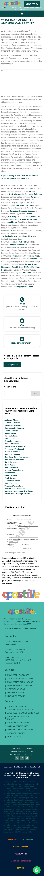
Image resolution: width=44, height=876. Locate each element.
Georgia (14, 431)
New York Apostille (27, 811)
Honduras (35, 216)
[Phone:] (22, 299)
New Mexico (9, 460)
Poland (24, 242)
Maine (7, 444)
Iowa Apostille (15, 795)
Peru (18, 242)
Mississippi (19, 449)
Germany (12, 216)
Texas (17, 481)
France (29, 214)
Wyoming (8, 491)
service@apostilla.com (22, 287)
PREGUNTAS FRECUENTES (18, 755)
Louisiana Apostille (25, 798)
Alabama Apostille (10, 782)
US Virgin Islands (23, 494)
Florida (7, 431)
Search (35, 393)
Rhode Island (9, 473)
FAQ (31, 752)
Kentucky (8, 441)
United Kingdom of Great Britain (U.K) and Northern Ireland (20, 267)
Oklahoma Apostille (17, 816)
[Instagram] (27, 758)
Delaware (20, 428)
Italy (35, 219)
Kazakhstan (11, 222)
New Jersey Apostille (30, 809)
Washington (17, 486)
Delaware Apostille (17, 788)
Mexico (13, 231)
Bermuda (34, 197)
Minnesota (8, 449)
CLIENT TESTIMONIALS (18, 752)
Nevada (17, 454)
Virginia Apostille (30, 827)
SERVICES (29, 748)
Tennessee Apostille (28, 823)
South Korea (17, 256)
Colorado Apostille (10, 786)
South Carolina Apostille (29, 820)
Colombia (30, 205)
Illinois (7, 436)
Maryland (15, 444)
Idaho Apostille (16, 793)
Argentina (30, 191)
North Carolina (10, 462)
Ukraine (28, 264)
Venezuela (26, 273)
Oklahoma (14, 467)
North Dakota (9, 465)
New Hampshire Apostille (13, 809)
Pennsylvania (17, 470)
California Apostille (32, 784)
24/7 (22, 325)
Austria (20, 194)
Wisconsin (21, 488)
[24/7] (22, 320)
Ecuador (31, 211)
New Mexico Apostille (12, 811)
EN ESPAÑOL (32, 4)
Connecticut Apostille (26, 786)
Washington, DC (20, 491)
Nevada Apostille (31, 807)
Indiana (14, 436)
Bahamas (38, 194)
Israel (29, 219)
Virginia (7, 486)
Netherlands (7, 236)
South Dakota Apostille (12, 823)
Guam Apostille (22, 791)
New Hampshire (11, 457)
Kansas (12, 439)
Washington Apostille (11, 830)
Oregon (7, 470)
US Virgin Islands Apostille (20, 825)
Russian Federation (18, 245)
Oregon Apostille (31, 816)
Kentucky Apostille (10, 798)
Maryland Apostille (17, 800)
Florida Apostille (31, 788)
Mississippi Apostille (11, 804)
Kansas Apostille (27, 795)
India (17, 219)
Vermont (13, 483)
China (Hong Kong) (17, 205)
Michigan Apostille (17, 802)
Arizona (7, 423)
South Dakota (9, 478)
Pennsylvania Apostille (12, 818)
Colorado (18, 425)
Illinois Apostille (28, 793)
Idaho (13, 433)
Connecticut (9, 428)
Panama (11, 242)
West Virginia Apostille (27, 830)
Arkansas (16, 423)
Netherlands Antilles (23, 236)
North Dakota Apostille (25, 814)
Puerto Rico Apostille (28, 818)
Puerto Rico (9, 494)
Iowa (6, 439)
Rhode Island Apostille (12, 820)
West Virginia (9, 488)
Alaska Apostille (23, 782)
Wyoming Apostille (25, 832)
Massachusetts (10, 446)
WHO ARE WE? (16, 748)
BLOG (32, 755)
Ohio (6, 467)
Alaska (15, 420)
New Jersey (24, 457)
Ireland (23, 219)
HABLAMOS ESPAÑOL (22, 343)
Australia (13, 194)
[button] (22, 14)
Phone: (22, 303)
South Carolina (10, 475)
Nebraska (8, 454)
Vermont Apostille (17, 827)
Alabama (8, 420)
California (8, 425)
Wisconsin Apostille (11, 832)
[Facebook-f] (22, 758)
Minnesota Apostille (32, 802)
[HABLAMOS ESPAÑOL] (22, 339)
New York (20, 460)
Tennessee (9, 481)
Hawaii (7, 433)
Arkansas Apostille (17, 784)
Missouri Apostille (26, 804)
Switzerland (32, 259)
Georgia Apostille (10, 791)
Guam (30, 491)
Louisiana (17, 441)
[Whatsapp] (17, 758)
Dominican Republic (18, 211)
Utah (6, 483)
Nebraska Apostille (17, 807)
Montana (17, 452)
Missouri (8, 452)
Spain (36, 256)
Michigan (22, 446)
